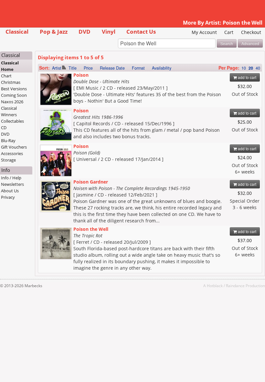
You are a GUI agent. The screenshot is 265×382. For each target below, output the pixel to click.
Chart (6, 76)
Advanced (250, 43)
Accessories (12, 153)
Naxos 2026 (12, 102)
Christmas (10, 82)
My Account (204, 32)
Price (88, 68)
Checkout (251, 32)
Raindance (235, 285)
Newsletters (12, 184)
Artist (56, 68)
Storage (8, 160)
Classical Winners (9, 111)
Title (73, 68)
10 (243, 68)
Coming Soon (14, 95)
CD (3, 127)
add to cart (246, 77)
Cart (228, 32)
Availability (161, 68)
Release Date (112, 68)
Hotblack (215, 285)
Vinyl (108, 31)
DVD (84, 31)
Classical (16, 31)
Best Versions (14, 89)
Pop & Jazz (54, 31)
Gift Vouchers (14, 147)
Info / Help (11, 178)
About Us (10, 191)
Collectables (12, 121)
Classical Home (10, 66)
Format (138, 68)
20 (251, 68)
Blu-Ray (8, 140)
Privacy (8, 197)
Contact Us (141, 31)
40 (258, 68)
